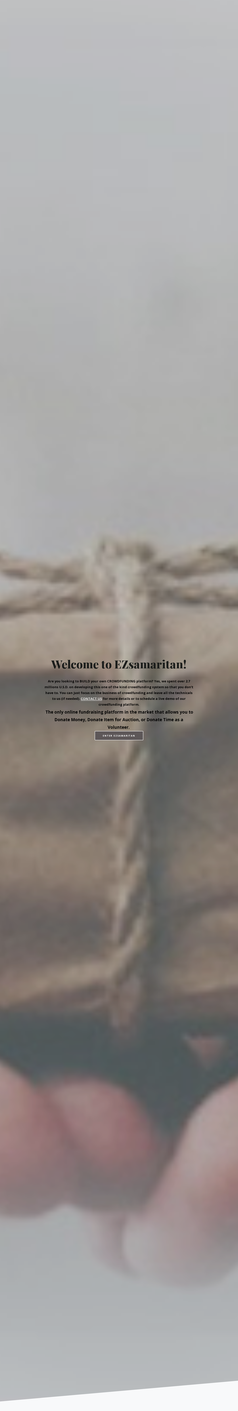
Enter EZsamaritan (119, 735)
